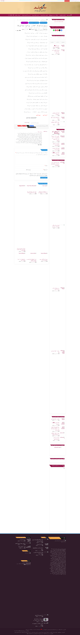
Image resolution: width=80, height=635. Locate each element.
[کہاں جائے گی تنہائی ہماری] (62, 255)
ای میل (45, 169)
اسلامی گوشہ (63, 15)
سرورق (69, 15)
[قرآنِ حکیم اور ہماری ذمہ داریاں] (62, 80)
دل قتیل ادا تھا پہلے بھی (21, 260)
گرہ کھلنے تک (22, 546)
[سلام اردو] (40, 7)
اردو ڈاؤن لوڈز (26, 15)
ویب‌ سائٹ (28, 169)
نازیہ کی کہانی (55, 418)
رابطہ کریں (47, 632)
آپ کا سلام (17, 15)
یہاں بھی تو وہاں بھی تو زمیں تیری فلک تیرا (21, 249)
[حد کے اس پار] (46, 544)
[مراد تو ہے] (28, 540)
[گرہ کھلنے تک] (28, 547)
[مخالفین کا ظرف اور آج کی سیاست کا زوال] (62, 427)
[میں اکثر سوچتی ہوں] (62, 122)
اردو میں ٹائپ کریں (39, 633)
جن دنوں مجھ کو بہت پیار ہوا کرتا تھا (31, 192)
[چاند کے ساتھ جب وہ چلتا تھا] (46, 583)
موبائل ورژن (18, 632)
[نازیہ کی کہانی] (62, 419)
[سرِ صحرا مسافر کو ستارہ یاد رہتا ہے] (46, 619)
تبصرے (52, 42)
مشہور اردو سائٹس (48, 633)
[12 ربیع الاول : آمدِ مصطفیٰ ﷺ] (62, 132)
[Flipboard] (27, 122)
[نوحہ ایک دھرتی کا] (62, 381)
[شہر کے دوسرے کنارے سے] (62, 149)
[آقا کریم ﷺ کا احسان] (62, 153)
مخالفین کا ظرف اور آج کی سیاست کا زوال (55, 429)
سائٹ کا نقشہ (29, 633)
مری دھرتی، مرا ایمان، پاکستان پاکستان (55, 164)
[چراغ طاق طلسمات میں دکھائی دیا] (46, 540)
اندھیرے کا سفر (39, 615)
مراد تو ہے (22, 539)
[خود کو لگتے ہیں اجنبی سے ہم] (42, 255)
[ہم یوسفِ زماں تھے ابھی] (62, 318)
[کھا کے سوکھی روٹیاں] (62, 113)
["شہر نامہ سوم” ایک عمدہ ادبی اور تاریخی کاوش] (62, 137)
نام (46, 165)
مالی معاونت (35, 632)
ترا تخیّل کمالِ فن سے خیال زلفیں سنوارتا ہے (31, 260)
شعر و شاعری (44, 15)
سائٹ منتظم (34, 29)
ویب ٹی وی (41, 632)
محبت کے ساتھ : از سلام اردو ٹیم (33, 629)
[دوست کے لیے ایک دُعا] (62, 118)
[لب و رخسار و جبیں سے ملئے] (46, 624)
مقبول (63, 42)
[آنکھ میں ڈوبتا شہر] (28, 544)
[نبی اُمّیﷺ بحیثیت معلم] (62, 46)
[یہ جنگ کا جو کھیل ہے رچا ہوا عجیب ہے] (42, 188)
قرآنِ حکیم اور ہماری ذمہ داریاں (55, 52)
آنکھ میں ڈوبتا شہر (20, 543)
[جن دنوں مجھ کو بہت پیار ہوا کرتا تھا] (31, 188)
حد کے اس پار (40, 544)
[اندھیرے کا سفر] (46, 616)
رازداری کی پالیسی (26, 632)
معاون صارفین (53, 632)
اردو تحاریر (35, 15)
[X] (39, 144)
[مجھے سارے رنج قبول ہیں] (46, 548)
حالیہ (57, 42)
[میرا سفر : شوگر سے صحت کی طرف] (62, 433)
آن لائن (26, 562)
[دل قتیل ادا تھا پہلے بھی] (20, 255)
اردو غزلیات (33, 19)
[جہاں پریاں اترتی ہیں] (62, 438)
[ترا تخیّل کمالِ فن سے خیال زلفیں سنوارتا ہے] (31, 255)
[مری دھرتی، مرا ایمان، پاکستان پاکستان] (62, 193)
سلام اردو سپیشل (53, 15)
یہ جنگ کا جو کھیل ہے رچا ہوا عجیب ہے (42, 192)
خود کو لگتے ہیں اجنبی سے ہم (43, 260)
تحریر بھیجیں (61, 632)
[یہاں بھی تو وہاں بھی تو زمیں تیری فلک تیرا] (20, 216)
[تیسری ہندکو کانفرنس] (62, 144)
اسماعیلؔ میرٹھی (34, 22)
